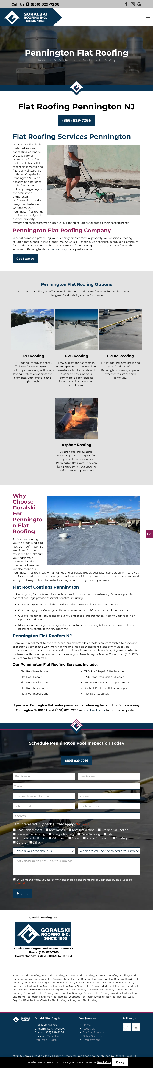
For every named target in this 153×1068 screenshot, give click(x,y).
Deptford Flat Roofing (61, 982)
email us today (57, 249)
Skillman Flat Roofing (54, 996)
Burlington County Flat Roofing (42, 978)
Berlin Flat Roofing (53, 975)
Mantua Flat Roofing (55, 985)
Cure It (21, 842)
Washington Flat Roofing (111, 996)
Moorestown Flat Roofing (44, 989)
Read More (104, 1062)
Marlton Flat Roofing (114, 985)
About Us (89, 1028)
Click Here (53, 1036)
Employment (91, 1040)
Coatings (122, 838)
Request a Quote (46, 1040)
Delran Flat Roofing (35, 982)
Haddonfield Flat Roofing (117, 982)
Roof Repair (57, 830)
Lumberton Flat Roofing (27, 985)
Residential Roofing (114, 830)
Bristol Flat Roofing (107, 975)
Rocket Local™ (124, 1056)
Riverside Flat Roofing (96, 993)
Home (42, 60)
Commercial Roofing (30, 834)
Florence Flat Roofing (88, 982)
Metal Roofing (90, 834)
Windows (58, 838)
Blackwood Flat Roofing (79, 975)
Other (37, 842)
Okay (120, 1062)
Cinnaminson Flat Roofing (108, 978)
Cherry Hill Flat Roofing (77, 978)
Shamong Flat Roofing (26, 996)
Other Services (92, 1036)
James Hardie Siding (30, 838)
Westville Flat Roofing (53, 1000)
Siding (111, 834)
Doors (76, 838)
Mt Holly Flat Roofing (72, 989)
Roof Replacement (29, 830)
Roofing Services (64, 60)
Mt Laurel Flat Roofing (99, 989)
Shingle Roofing (63, 834)
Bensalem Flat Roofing (26, 975)
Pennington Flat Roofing (38, 993)
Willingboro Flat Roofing (82, 1000)
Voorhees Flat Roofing (82, 996)
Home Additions (97, 838)
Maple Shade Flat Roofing (84, 985)
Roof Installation (83, 830)
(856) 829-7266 (45, 4)
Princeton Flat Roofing (68, 993)
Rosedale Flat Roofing (123, 993)
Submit (22, 893)
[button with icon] (127, 1027)
